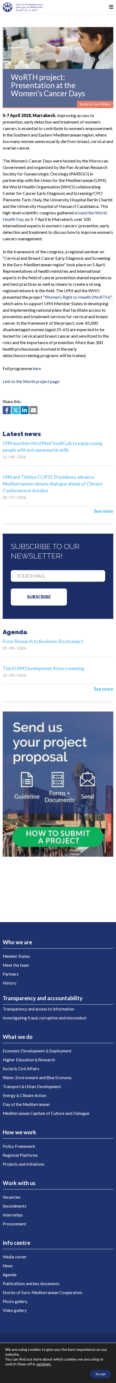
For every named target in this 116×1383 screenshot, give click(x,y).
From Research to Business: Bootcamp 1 (43, 641)
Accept (100, 1374)
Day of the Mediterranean (26, 1104)
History (9, 982)
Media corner (15, 1256)
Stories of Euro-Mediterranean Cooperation (42, 1292)
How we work (19, 1132)
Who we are (17, 942)
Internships (13, 1214)
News (8, 1265)
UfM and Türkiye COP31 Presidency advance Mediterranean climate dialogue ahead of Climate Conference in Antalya (53, 483)
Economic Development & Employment (37, 1050)
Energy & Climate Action (24, 1095)
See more (103, 511)
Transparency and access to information (38, 1008)
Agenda (9, 1274)
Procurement (14, 1223)
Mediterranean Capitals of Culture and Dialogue (46, 1113)
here (37, 368)
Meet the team (16, 965)
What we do (18, 1036)
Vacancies (12, 1197)
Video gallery (15, 1310)
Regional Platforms (20, 1155)
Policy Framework (19, 1146)
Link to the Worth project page (31, 381)
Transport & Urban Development (32, 1086)
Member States (16, 956)
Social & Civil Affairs (21, 1068)
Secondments (14, 1206)
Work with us (19, 1183)
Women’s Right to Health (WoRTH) (77, 297)
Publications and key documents (31, 1283)
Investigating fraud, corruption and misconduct (45, 1017)
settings (43, 1364)
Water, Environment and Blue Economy (37, 1077)
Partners (11, 974)
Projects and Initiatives (24, 1164)
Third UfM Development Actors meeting (43, 668)
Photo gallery (15, 1301)
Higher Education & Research (29, 1059)
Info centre (16, 1242)
